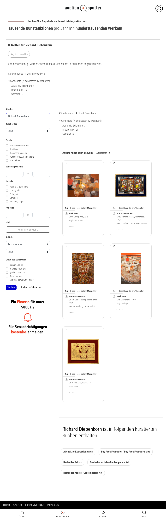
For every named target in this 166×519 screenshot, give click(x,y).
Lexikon (7, 505)
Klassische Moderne (18, 153)
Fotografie (14, 194)
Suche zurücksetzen (31, 287)
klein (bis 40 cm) (17, 265)
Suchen (11, 287)
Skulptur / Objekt (17, 201)
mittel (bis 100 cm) (18, 268)
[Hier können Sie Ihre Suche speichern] (66, 213)
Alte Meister (15, 160)
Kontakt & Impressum (34, 505)
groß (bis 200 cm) (17, 272)
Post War (14, 149)
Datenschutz (53, 505)
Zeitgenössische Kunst (20, 145)
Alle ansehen (103, 153)
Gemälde (14, 198)
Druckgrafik (15, 190)
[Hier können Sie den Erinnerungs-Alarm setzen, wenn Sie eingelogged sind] (66, 208)
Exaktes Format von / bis (22, 280)
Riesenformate (16, 276)
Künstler (17, 505)
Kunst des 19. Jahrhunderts (22, 156)
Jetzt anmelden (19, 54)
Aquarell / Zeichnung (19, 186)
